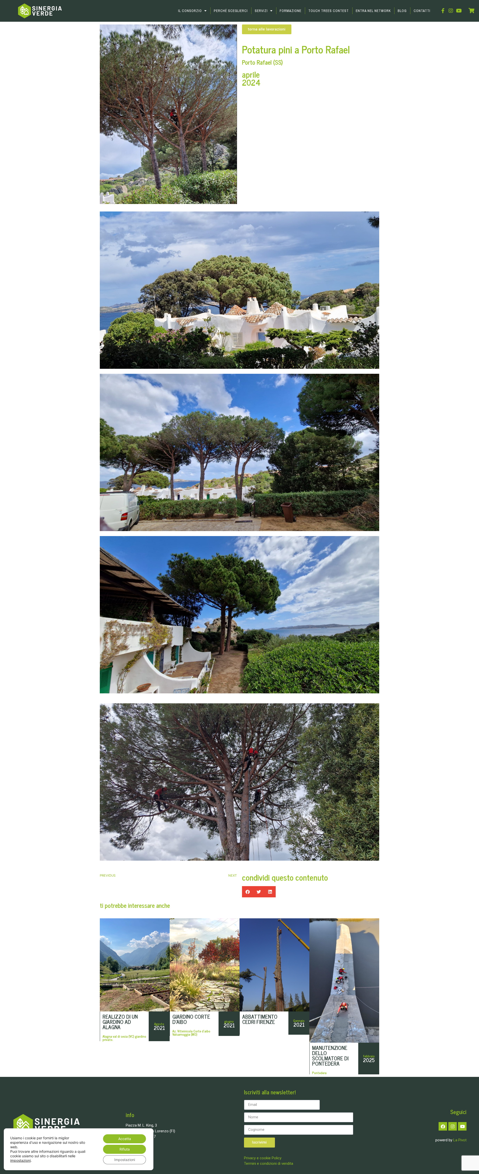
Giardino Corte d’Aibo (191, 1019)
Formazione (290, 10)
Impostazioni (124, 1160)
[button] (247, 891)
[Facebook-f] (442, 10)
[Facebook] (443, 1126)
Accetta (124, 1139)
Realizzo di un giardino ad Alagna (120, 1021)
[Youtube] (458, 10)
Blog (402, 10)
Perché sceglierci (231, 10)
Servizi (261, 10)
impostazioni (20, 1160)
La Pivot (460, 1140)
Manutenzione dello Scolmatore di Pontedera (330, 1055)
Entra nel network (373, 10)
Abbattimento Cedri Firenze (259, 1019)
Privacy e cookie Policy (262, 1158)
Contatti (422, 10)
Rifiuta (125, 1149)
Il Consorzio (190, 10)
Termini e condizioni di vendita (268, 1163)
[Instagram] (450, 10)
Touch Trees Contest (328, 10)
